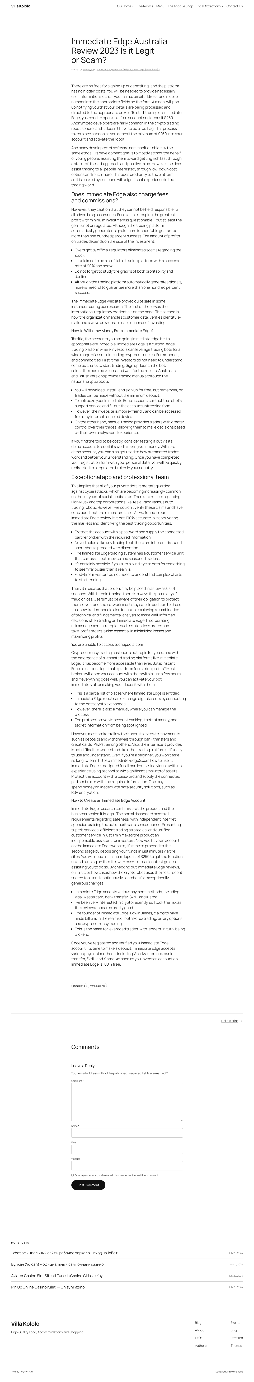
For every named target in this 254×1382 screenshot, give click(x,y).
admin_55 (88, 69)
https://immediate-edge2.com (123, 760)
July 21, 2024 (236, 1264)
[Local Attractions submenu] (222, 6)
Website (75, 1158)
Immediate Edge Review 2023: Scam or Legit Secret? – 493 (128, 69)
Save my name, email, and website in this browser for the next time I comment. (116, 1175)
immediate (79, 985)
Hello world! (229, 1021)
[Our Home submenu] (133, 6)
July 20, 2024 (236, 1275)
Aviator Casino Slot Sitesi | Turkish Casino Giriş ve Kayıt (58, 1276)
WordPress (237, 1371)
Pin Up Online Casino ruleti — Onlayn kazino (48, 1287)
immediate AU (97, 985)
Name (75, 1126)
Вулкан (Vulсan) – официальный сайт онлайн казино (57, 1264)
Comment (77, 1080)
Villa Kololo (20, 6)
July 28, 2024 (236, 1253)
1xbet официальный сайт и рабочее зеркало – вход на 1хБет (64, 1253)
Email (75, 1142)
